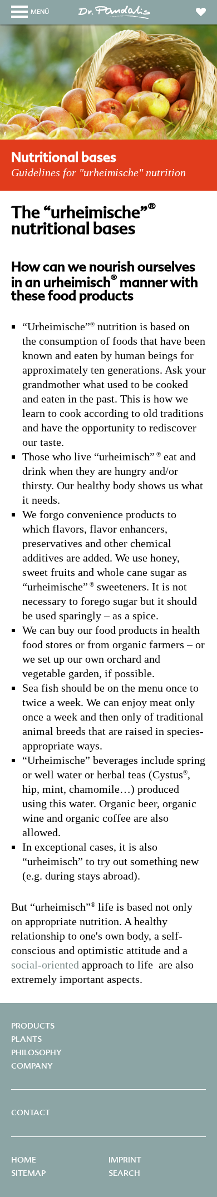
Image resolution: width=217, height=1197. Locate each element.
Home (23, 1160)
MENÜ (40, 12)
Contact (30, 1112)
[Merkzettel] (201, 9)
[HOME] (114, 18)
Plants (26, 1039)
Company (32, 1066)
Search (124, 1173)
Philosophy (36, 1052)
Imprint (124, 1160)
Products (33, 1026)
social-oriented (45, 964)
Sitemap (28, 1173)
